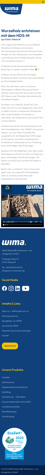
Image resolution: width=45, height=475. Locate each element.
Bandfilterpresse (9, 411)
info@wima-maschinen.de (13, 270)
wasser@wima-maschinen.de (14, 179)
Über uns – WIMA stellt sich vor (15, 311)
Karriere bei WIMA (10, 326)
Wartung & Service (10, 316)
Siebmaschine (8, 382)
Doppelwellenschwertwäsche (15, 387)
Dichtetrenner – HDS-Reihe (14, 397)
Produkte (6, 377)
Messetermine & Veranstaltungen (16, 330)
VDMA (27, 129)
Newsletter (10, 346)
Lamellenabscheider (11, 406)
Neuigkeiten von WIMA (12, 321)
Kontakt (5, 335)
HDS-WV (31, 132)
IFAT (3, 96)
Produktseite (33, 172)
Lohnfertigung (8, 416)
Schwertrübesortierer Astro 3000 (16, 402)
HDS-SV (12, 121)
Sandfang (6, 392)
